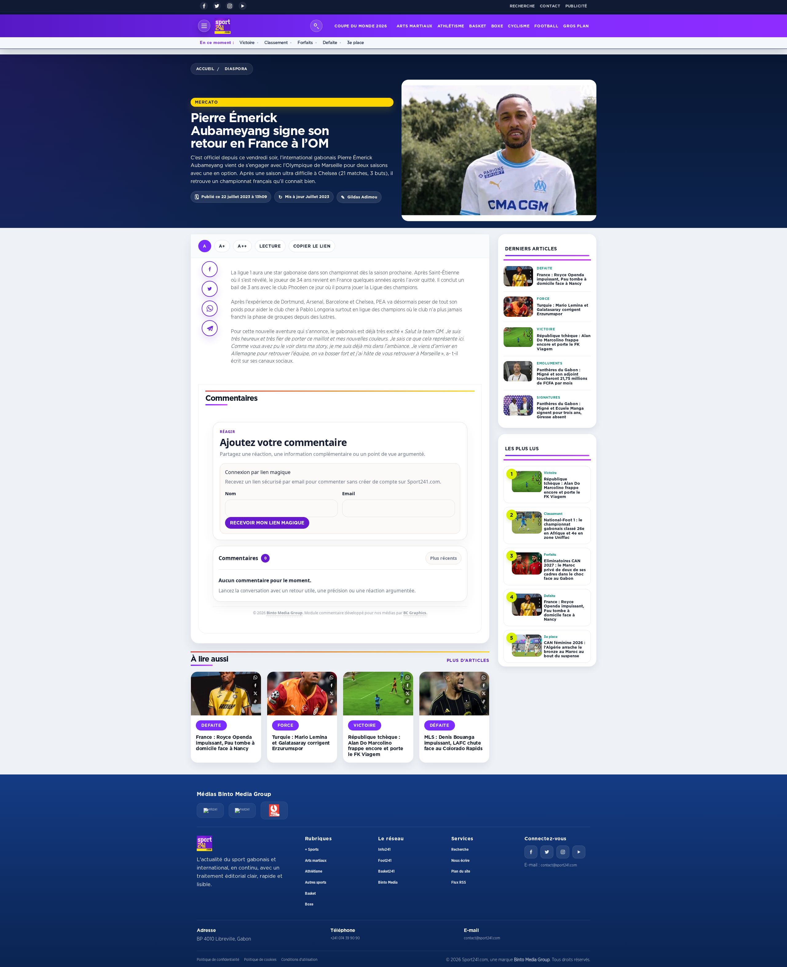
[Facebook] (204, 6)
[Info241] (210, 810)
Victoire (247, 42)
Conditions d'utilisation (299, 959)
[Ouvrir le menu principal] (204, 26)
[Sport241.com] (204, 843)
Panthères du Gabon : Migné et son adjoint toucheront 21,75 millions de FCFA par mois (562, 376)
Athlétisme (450, 26)
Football (546, 26)
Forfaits (305, 42)
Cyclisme (518, 26)
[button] (255, 677)
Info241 (384, 849)
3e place (355, 42)
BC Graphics (414, 612)
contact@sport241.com (559, 865)
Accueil (205, 68)
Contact (550, 6)
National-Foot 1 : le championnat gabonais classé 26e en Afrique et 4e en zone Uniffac (564, 528)
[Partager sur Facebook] (210, 269)
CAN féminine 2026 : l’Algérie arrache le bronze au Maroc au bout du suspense (564, 649)
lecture (270, 246)
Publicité (576, 6)
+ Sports (311, 849)
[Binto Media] (274, 810)
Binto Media (387, 882)
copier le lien (311, 246)
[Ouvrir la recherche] (316, 26)
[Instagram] (230, 6)
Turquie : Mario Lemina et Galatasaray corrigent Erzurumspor (301, 742)
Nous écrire (460, 860)
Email (348, 493)
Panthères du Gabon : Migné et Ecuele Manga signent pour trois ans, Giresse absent (560, 410)
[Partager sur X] (210, 289)
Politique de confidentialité (218, 959)
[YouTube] (243, 6)
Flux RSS (458, 882)
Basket (477, 26)
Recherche (522, 6)
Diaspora (236, 68)
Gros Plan (576, 26)
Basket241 (386, 871)
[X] (217, 6)
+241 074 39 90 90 (345, 938)
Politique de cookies (260, 959)
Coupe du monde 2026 (360, 26)
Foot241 (384, 860)
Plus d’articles (468, 660)
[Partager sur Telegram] (210, 328)
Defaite (330, 42)
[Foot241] (242, 810)
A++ (242, 246)
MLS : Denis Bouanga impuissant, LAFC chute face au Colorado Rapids (453, 742)
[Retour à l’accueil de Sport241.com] (223, 26)
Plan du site (460, 871)
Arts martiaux (415, 26)
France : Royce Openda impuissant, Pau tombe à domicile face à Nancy (225, 742)
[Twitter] (546, 852)
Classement (276, 42)
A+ (222, 246)
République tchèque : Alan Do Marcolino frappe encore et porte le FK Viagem (375, 745)
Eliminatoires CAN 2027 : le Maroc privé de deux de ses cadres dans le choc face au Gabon (565, 569)
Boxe (497, 26)
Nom (230, 493)
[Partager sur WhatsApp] (210, 308)
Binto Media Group (285, 612)
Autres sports (315, 882)
